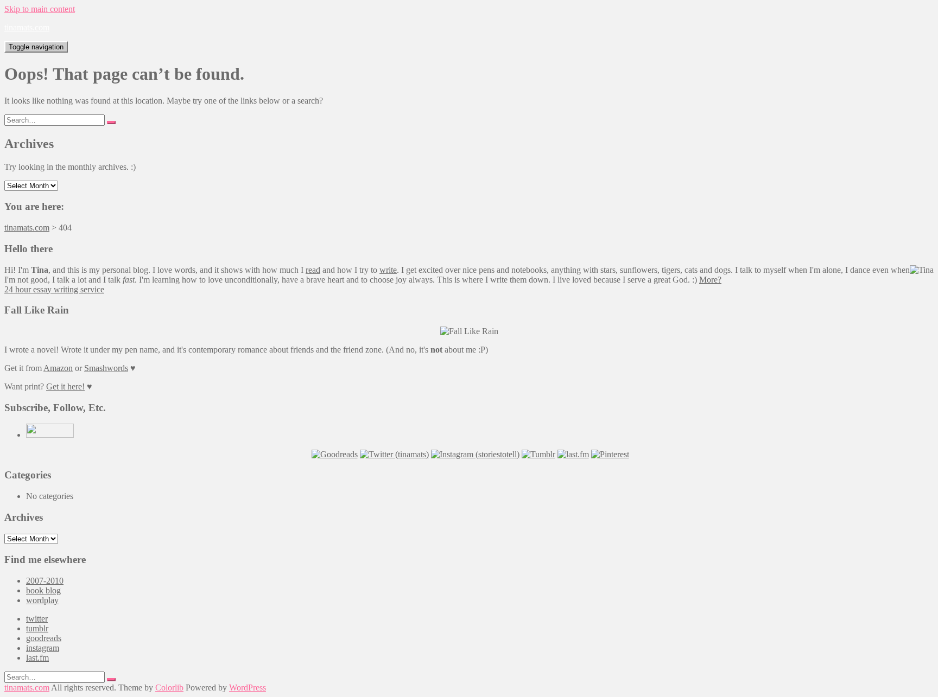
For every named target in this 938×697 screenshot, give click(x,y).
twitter (37, 618)
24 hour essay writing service (54, 289)
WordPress (247, 687)
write (388, 269)
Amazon (58, 368)
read (313, 269)
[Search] (111, 122)
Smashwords (106, 368)
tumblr (37, 628)
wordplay (42, 600)
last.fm (37, 657)
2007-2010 (45, 580)
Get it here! (65, 386)
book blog (43, 590)
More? (710, 279)
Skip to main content (39, 9)
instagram (42, 648)
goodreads (43, 638)
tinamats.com (26, 27)
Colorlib (169, 687)
